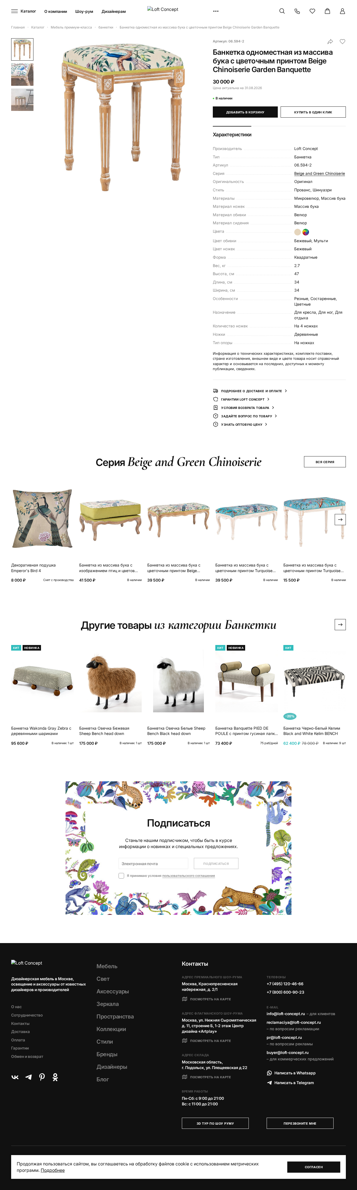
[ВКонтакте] (15, 1077)
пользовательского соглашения (188, 876)
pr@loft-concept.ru (284, 1037)
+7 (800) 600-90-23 (285, 992)
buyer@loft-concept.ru (287, 1052)
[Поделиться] (330, 41)
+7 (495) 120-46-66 (285, 983)
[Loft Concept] (178, 11)
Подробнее (53, 1170)
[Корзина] (327, 11)
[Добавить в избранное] (342, 41)
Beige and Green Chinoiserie (319, 173)
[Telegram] (28, 1077)
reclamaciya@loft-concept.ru (294, 1022)
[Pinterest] (42, 1077)
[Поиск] (282, 11)
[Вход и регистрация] (342, 11)
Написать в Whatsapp (295, 1072)
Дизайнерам (114, 11)
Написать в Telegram (294, 1082)
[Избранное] (312, 11)
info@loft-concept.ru (286, 1013)
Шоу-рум (84, 11)
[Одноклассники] (55, 1077)
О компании (55, 11)
